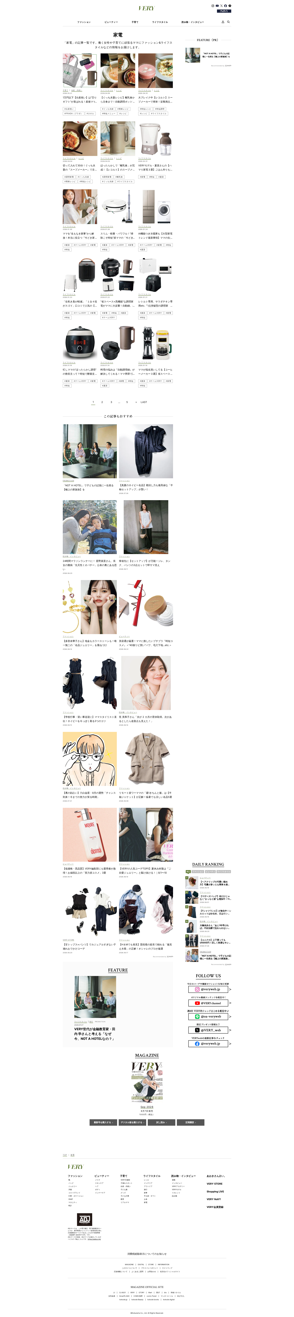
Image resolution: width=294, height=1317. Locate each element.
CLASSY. (122, 1292)
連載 (173, 1180)
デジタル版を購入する (131, 1122)
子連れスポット (126, 1183)
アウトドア (148, 1186)
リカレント (176, 1193)
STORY (141, 1292)
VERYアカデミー (178, 1186)
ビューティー (111, 22)
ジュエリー (72, 1186)
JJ (114, 1292)
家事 (145, 1193)
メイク (97, 1180)
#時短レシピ (145, 109)
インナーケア (100, 1193)
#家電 (142, 177)
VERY (132, 1292)
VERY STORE (214, 1183)
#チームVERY (80, 245)
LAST (144, 402)
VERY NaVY (214, 1199)
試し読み (160, 1122)
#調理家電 (69, 177)
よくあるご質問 (137, 1271)
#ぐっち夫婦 (107, 109)
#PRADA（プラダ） (73, 113)
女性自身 (111, 1296)
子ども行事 (125, 1196)
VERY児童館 (125, 1180)
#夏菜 (161, 177)
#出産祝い (69, 109)
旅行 (145, 1189)
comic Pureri (152, 1296)
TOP (65, 1155)
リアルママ (125, 1202)
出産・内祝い (126, 1186)
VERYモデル (176, 1189)
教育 (122, 1199)
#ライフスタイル (158, 113)
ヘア (96, 1186)
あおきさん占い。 (216, 1175)
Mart (150, 1292)
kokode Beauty (137, 1299)
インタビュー (177, 1183)
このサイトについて (129, 1268)
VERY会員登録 (215, 1206)
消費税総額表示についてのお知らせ (147, 1253)
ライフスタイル (160, 22)
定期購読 (189, 1122)
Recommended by (159, 956)
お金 (145, 1199)
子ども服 (124, 1189)
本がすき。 (181, 1296)
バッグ (71, 1183)
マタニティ (72, 1202)
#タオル (90, 113)
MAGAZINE (129, 1264)
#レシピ (123, 113)
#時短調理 (159, 109)
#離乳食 (119, 177)
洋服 (70, 1189)
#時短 (152, 177)
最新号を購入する (102, 1122)
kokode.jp (123, 1299)
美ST (158, 1292)
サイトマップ (167, 1268)
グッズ (123, 1193)
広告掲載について (120, 1271)
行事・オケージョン (76, 1196)
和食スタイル (176, 1292)
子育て (135, 22)
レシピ (146, 1180)
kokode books (153, 1299)
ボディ (97, 1189)
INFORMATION (163, 1264)
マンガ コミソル (167, 1296)
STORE (151, 1264)
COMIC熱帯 (138, 1296)
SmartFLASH (124, 1296)
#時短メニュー (108, 113)
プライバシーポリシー (149, 1268)
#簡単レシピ (123, 109)
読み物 (174, 1196)
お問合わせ (151, 1271)
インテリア (148, 1183)
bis (165, 1292)
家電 (145, 1202)
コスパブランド (74, 1193)
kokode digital (169, 1299)
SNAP (70, 1199)
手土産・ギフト (150, 1196)
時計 (70, 1206)
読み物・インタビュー (193, 22)
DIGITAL (141, 1264)
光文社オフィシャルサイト (170, 1271)
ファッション (84, 22)
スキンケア (99, 1183)
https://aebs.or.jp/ (94, 1239)
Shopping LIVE (215, 1191)
